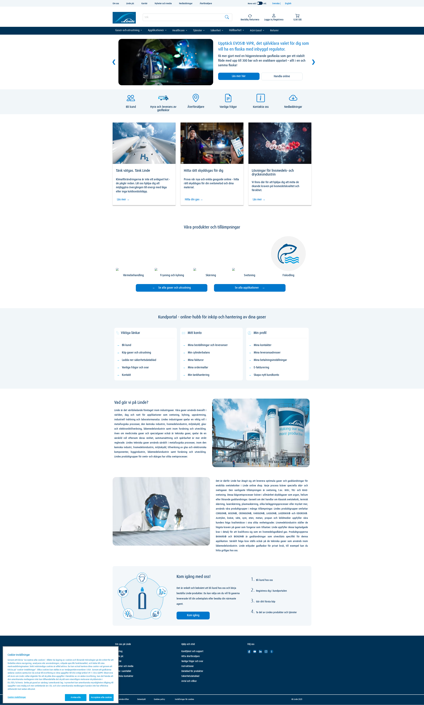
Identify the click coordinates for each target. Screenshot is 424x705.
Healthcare (178, 30)
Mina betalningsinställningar (270, 360)
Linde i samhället (123, 671)
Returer (274, 30)
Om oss (116, 3)
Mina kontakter (262, 345)
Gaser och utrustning (127, 30)
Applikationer (156, 30)
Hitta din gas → (194, 199)
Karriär (144, 3)
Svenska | (276, 3)
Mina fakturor (196, 360)
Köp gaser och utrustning (136, 352)
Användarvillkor (123, 699)
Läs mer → (123, 199)
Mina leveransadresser (267, 352)
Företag (118, 651)
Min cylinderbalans (199, 352)
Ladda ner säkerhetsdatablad (139, 360)
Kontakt (126, 375)
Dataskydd (141, 699)
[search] (187, 17)
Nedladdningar (185, 3)
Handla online (282, 76)
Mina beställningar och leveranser (208, 345)
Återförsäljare (206, 3)
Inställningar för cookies (184, 699)
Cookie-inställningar (17, 697)
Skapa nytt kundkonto (266, 375)
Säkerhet (216, 30)
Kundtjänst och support (192, 651)
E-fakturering (261, 367)
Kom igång (193, 615)
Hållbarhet (235, 30)
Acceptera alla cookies (101, 697)
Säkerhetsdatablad (190, 676)
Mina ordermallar (198, 367)
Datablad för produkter (192, 671)
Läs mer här (239, 76)
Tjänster (197, 30)
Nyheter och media (163, 3)
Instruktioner (187, 666)
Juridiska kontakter (124, 676)
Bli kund (126, 345)
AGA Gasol (256, 30)
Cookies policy (159, 699)
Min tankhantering (198, 375)
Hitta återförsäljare (190, 656)
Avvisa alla (75, 697)
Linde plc (130, 3)
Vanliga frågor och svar (135, 367)
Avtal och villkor (189, 681)
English (288, 3)
